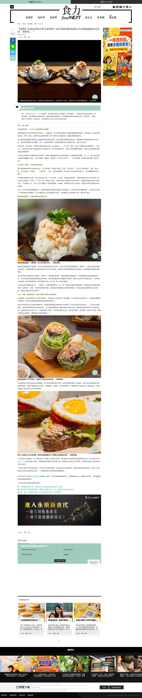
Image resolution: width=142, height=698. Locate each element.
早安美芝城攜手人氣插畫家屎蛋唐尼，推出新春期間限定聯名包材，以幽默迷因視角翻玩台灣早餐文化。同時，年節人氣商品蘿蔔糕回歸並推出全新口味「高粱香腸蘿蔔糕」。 (59, 629)
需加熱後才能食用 (27, 554)
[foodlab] (117, 57)
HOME (19, 24)
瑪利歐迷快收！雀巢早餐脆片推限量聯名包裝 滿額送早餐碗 (41, 620)
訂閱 (104, 689)
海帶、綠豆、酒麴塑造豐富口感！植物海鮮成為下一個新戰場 (40, 492)
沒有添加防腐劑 (68, 550)
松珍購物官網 (36, 476)
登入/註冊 (97, 7)
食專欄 (100, 17)
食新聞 (53, 17)
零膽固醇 (66, 554)
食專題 (29, 17)
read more (94, 564)
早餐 (35, 24)
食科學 (41, 17)
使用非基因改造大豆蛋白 (29, 550)
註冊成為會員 (116, 689)
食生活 (88, 17)
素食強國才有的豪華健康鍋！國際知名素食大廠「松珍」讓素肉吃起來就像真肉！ (47, 489)
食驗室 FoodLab (35, 2)
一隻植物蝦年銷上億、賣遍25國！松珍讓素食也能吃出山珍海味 (41, 487)
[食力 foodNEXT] (71, 12)
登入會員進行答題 (60, 561)
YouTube (23, 461)
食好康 (112, 17)
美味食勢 (30, 24)
